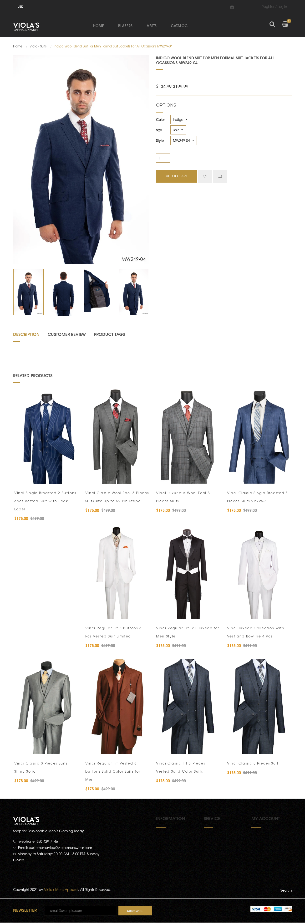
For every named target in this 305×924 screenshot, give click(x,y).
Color (160, 119)
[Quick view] (71, 478)
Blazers (125, 25)
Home (98, 25)
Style (160, 140)
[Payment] (271, 908)
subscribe (135, 910)
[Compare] (220, 176)
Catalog (179, 25)
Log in (282, 6)
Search (286, 890)
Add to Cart (33, 478)
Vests (152, 25)
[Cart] (285, 27)
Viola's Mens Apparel (61, 889)
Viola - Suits (38, 46)
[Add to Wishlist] (205, 176)
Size (159, 130)
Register (268, 6)
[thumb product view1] (28, 292)
